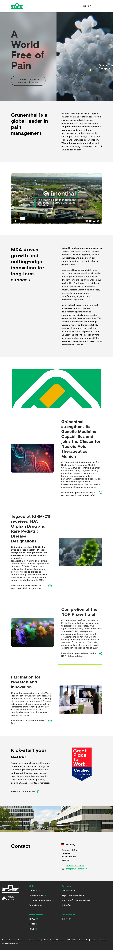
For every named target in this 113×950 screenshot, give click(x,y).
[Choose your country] (84, 6)
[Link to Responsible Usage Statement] (10, 898)
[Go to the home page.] (24, 6)
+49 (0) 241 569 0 (75, 865)
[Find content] (89, 6)
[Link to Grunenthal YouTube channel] (70, 919)
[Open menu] (99, 6)
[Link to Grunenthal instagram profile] (67, 919)
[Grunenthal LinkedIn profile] (63, 919)
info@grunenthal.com (77, 868)
